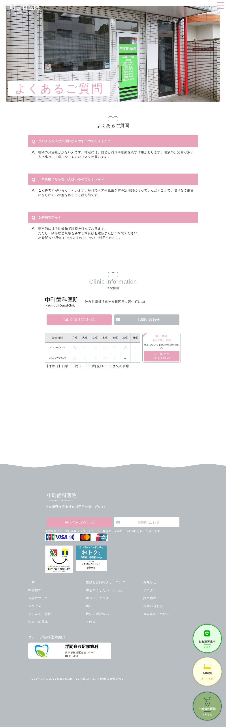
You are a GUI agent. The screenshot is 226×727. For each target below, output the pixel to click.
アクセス (34, 606)
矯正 (89, 606)
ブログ (148, 590)
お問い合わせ (148, 319)
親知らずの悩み (97, 614)
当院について (38, 598)
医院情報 (34, 590)
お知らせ (149, 582)
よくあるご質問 (39, 614)
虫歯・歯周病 (38, 622)
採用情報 (149, 598)
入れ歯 (91, 622)
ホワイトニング (97, 598)
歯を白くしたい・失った (104, 590)
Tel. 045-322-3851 (79, 319)
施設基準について (156, 614)
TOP (31, 582)
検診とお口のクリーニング (106, 582)
